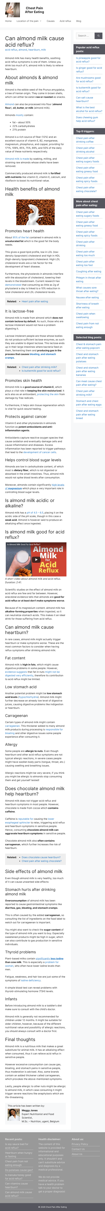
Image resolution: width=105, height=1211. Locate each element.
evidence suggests (16, 671)
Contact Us (78, 1149)
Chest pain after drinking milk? (39, 367)
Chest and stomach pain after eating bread (87, 414)
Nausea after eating (87, 297)
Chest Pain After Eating (34, 10)
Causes (51, 21)
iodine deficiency (31, 980)
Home (8, 21)
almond (23, 49)
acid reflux (11, 49)
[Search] (98, 36)
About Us (77, 1154)
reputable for (25, 818)
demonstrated (13, 284)
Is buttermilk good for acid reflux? (41, 370)
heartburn (34, 49)
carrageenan (12, 725)
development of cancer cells (39, 452)
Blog (78, 21)
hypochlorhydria (28, 697)
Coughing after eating (88, 271)
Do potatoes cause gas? (19, 1170)
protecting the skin (48, 394)
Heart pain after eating (35, 301)
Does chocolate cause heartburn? (41, 857)
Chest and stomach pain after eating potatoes (87, 358)
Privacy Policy (80, 1144)
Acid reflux (65, 21)
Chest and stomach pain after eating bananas (87, 371)
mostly (20, 115)
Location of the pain (28, 21)
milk (43, 49)
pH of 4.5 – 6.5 (35, 512)
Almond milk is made (17, 158)
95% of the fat (21, 237)
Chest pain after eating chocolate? (42, 861)
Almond (9, 104)
